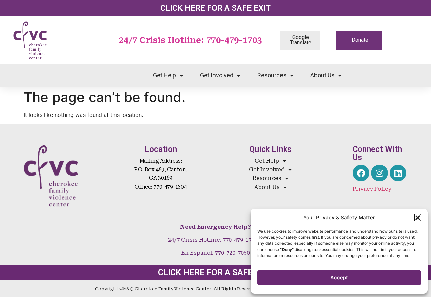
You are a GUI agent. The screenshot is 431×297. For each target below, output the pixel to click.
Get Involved (216, 75)
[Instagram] (379, 173)
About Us (322, 75)
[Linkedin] (398, 173)
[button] (417, 217)
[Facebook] (361, 173)
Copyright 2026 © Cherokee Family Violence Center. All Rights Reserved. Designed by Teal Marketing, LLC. (215, 288)
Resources (272, 75)
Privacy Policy (372, 189)
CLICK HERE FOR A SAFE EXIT (215, 8)
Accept (339, 277)
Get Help (164, 75)
